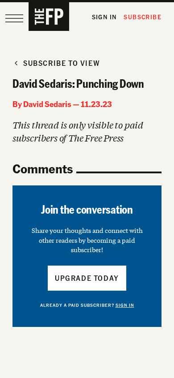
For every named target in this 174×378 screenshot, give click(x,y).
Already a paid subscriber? (87, 305)
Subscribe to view (61, 63)
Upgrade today (87, 278)
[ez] (14, 18)
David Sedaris (47, 104)
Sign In (104, 17)
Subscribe (143, 17)
